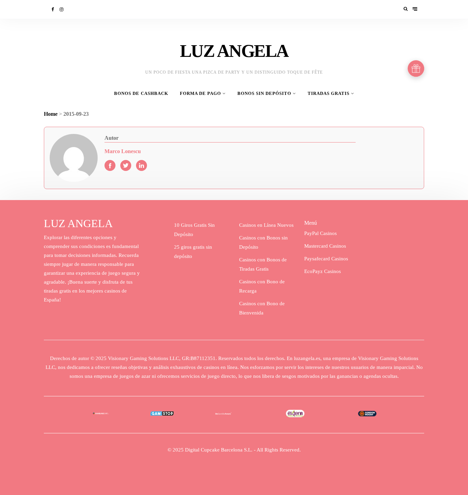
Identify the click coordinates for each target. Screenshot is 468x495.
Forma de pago (200, 93)
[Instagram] (62, 9)
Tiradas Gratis (328, 93)
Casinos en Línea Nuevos (266, 225)
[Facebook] (53, 9)
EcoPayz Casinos (322, 271)
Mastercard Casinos (325, 246)
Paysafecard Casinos (326, 258)
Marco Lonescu (122, 151)
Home (51, 114)
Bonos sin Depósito (264, 93)
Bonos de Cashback (141, 93)
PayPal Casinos (320, 233)
